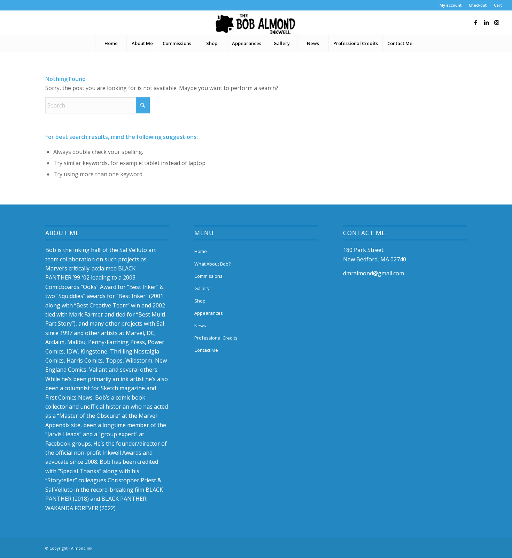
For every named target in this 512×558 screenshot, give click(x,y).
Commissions (208, 276)
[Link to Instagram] (496, 22)
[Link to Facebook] (476, 22)
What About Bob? (212, 264)
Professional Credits (216, 338)
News (200, 325)
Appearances (208, 313)
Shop (199, 301)
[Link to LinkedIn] (486, 22)
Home (200, 251)
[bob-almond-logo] (256, 24)
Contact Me (206, 350)
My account (450, 5)
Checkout (478, 5)
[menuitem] (450, 5)
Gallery (202, 288)
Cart (498, 5)
